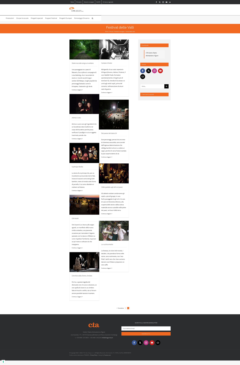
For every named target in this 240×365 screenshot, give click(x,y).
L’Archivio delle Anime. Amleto (84, 262)
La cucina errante (113, 230)
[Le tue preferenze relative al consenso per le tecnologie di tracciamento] (3, 361)
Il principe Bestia (84, 153)
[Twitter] (148, 70)
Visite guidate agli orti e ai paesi (113, 173)
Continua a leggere (77, 90)
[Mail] (142, 76)
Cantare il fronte (113, 49)
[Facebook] (142, 70)
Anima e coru (84, 104)
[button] (92, 18)
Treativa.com (107, 355)
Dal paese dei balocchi (113, 114)
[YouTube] (160, 70)
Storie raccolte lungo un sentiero (84, 49)
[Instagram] (154, 70)
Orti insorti (84, 204)
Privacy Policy (93, 355)
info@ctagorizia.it (107, 338)
